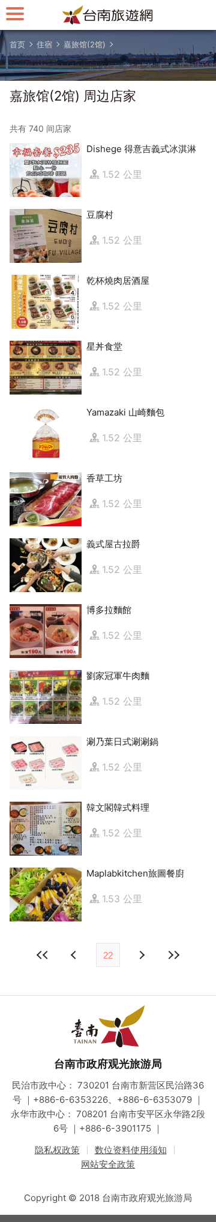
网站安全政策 (108, 1164)
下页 (75, 955)
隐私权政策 (57, 1150)
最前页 (43, 955)
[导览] (15, 13)
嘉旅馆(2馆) (85, 44)
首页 (17, 44)
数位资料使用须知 (131, 1150)
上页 (141, 955)
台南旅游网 (108, 15)
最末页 (173, 955)
